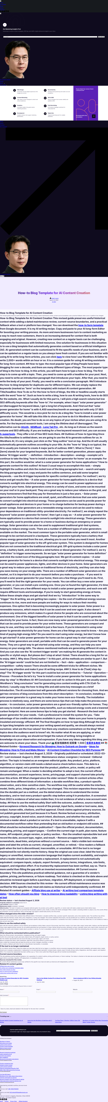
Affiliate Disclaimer (23, 1101)
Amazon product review (6, 1065)
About (1, 123)
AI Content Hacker (5, 79)
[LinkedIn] (5, 1099)
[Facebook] (1, 1099)
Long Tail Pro (50, 427)
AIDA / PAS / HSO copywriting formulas (10, 1070)
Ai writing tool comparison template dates (12, 968)
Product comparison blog (6, 1063)
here (59, 356)
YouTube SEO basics (5, 1074)
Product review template (6, 1046)
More (1, 83)
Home (1, 81)
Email (38, 989)
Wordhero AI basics (5, 1041)
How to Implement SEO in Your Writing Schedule (87, 978)
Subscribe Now (101, 36)
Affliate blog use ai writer (46, 890)
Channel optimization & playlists (8, 1077)
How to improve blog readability (59, 893)
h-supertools (7, 434)
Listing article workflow (6, 1066)
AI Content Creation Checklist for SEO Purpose (74, 750)
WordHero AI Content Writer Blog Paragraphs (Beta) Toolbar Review (95, 1021)
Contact (2, 125)
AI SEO (54, 302)
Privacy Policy (13, 1101)
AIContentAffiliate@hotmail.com (19, 1092)
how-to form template (90, 325)
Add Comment (4, 995)
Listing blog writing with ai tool (8, 973)
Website (75, 989)
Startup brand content (5, 1048)
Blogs (1, 121)
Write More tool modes (6, 1043)
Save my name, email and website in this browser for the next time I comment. (23, 1008)
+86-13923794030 (13, 1089)
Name (2, 989)
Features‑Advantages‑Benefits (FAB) (9, 1068)
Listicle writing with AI (5, 1044)
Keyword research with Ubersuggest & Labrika (12, 1079)
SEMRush (35, 427)
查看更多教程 (93, 743)
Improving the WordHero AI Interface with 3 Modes (40, 1021)
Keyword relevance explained (7, 1052)
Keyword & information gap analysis (9, 1059)
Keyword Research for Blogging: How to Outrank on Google (53, 746)
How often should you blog (24, 893)
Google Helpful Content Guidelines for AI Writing (11, 1021)
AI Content (3, 85)
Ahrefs (25, 427)
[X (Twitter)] (3, 1099)
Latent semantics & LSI (6, 1054)
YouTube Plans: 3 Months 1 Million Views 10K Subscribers (67, 1021)
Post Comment (3, 1012)
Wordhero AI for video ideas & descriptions (11, 1076)
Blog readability (4, 1057)
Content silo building (5, 1055)
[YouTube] (6, 1099)
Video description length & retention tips (10, 1081)
